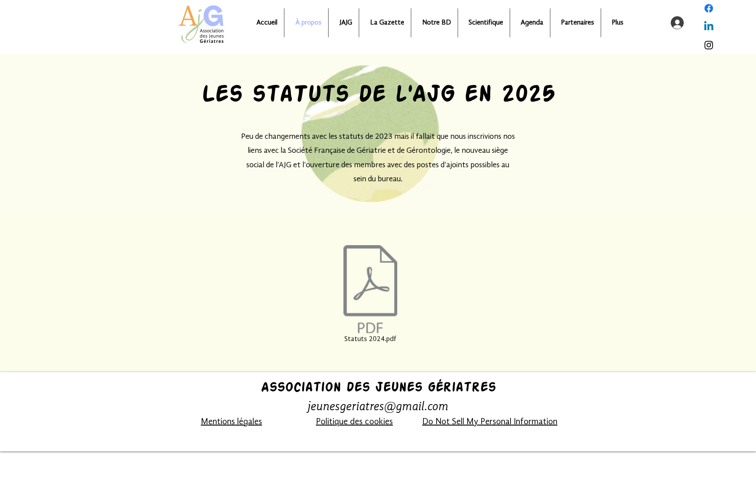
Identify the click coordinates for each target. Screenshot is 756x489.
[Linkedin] (708, 26)
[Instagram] (708, 45)
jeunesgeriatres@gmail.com (378, 407)
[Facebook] (708, 8)
